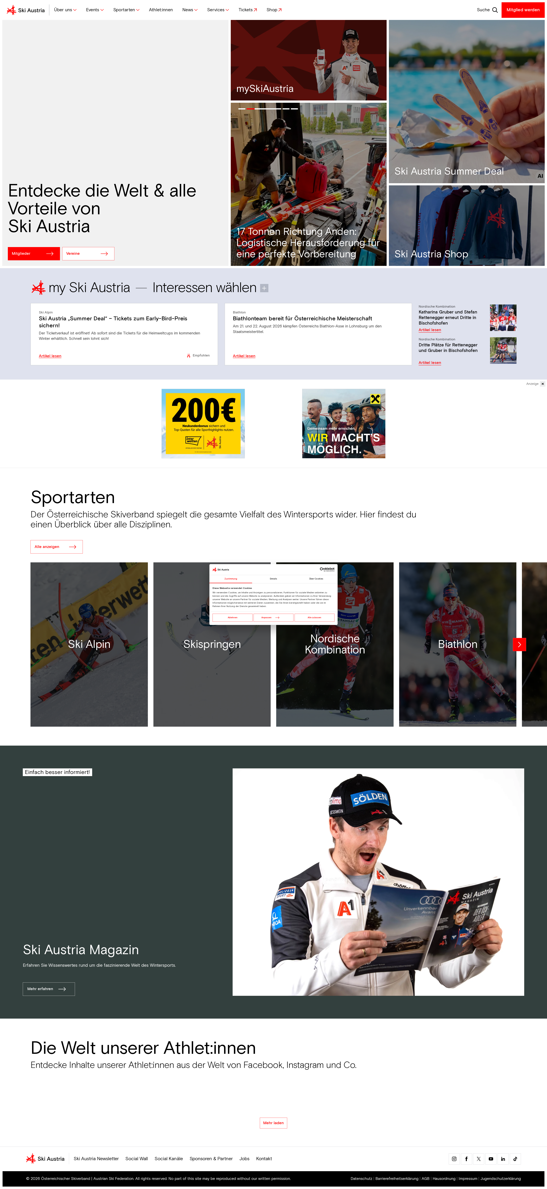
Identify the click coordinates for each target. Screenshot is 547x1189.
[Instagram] (454, 1158)
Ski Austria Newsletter (96, 1159)
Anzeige (532, 384)
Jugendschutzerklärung (500, 1178)
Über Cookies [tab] (316, 578)
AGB (426, 1178)
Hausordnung (444, 1178)
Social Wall (136, 1159)
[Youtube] (490, 1158)
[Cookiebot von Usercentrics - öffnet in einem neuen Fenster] (322, 569)
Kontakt (264, 1159)
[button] (65, 10)
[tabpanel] (273, 323)
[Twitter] (478, 1158)
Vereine (73, 253)
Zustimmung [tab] (230, 578)
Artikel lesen (50, 356)
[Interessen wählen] (210, 288)
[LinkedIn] (503, 1158)
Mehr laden (273, 1123)
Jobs (244, 1159)
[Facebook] (466, 1158)
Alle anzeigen (47, 546)
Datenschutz (361, 1178)
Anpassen (266, 617)
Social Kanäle (169, 1159)
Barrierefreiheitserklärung (397, 1178)
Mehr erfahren (40, 989)
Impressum (468, 1178)
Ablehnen (232, 617)
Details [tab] (273, 578)
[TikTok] (515, 1158)
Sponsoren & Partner (211, 1159)
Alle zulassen (314, 617)
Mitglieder (21, 253)
